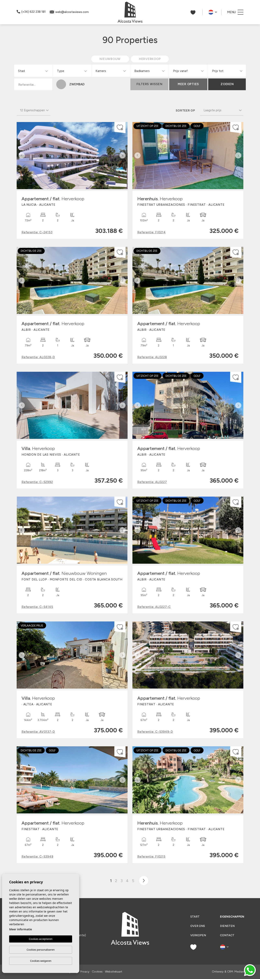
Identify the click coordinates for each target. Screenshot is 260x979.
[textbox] (34, 71)
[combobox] (33, 71)
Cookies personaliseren (41, 949)
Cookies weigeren (40, 961)
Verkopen (198, 935)
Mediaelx (240, 971)
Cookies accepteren (40, 939)
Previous (21, 155)
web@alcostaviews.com (72, 12)
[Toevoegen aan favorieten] (120, 127)
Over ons (197, 926)
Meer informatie (20, 929)
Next (123, 155)
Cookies (97, 971)
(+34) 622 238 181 (33, 12)
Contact (227, 935)
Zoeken (227, 84)
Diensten (227, 926)
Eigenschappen (232, 916)
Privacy (84, 971)
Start (195, 916)
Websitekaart (113, 971)
